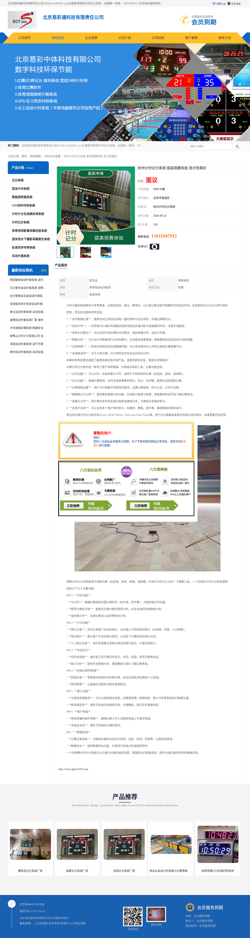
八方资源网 (41, 923)
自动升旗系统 (20, 255)
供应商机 (58, 37)
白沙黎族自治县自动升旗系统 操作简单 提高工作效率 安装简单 (28, 295)
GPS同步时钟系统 (23, 205)
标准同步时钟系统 (23, 247)
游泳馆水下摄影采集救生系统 (31, 239)
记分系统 (18, 180)
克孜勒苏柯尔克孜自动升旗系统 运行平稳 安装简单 (28, 303)
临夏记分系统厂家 (30, 870)
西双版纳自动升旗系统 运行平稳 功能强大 (28, 279)
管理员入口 (67, 923)
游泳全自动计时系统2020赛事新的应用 (126, 870)
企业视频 (91, 37)
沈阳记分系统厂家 (77, 870)
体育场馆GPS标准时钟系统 (171, 870)
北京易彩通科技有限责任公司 (36, 917)
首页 (24, 156)
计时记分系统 (52, 156)
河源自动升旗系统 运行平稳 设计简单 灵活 (28, 344)
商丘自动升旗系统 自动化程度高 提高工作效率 (28, 311)
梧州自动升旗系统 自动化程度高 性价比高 (28, 352)
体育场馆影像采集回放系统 (29, 230)
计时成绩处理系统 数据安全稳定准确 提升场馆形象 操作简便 (28, 327)
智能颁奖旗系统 (22, 197)
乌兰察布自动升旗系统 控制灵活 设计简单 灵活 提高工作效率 (28, 287)
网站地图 (80, 923)
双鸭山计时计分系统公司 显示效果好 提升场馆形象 (28, 335)
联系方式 (225, 37)
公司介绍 (124, 37)
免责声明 (53, 923)
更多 (44, 270)
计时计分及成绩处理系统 (28, 213)
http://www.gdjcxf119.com (73, 769)
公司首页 (24, 37)
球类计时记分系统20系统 (218, 870)
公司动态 (158, 37)
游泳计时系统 (20, 188)
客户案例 (191, 37)
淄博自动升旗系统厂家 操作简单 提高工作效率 (28, 319)
